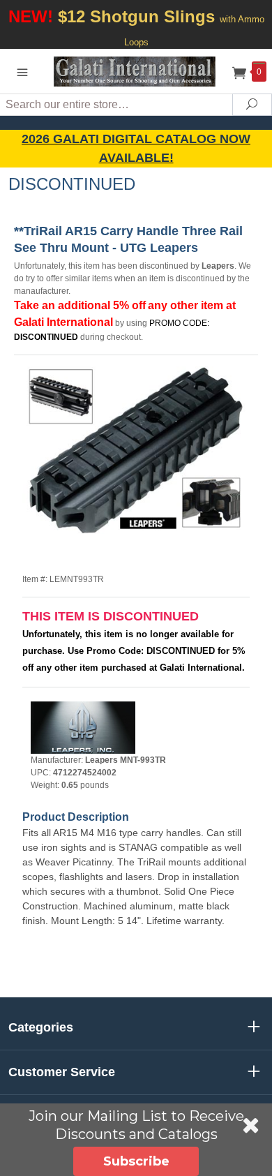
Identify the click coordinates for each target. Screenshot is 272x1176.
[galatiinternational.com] (136, 71)
